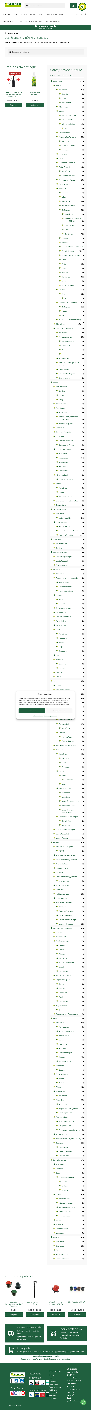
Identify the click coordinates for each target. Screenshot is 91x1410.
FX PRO (61, 851)
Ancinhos (65, 141)
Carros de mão (64, 132)
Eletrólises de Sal (62, 885)
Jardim (31, 21)
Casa (58, 1173)
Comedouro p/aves (66, 441)
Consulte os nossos (36, 1359)
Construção (57, 539)
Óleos (64, 763)
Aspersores (60, 1065)
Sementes (62, 188)
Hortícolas (69, 234)
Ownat (61, 967)
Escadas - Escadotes (63, 617)
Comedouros (61, 436)
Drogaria (40, 14)
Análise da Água (62, 864)
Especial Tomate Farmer (71, 255)
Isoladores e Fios (65, 518)
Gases (58, 629)
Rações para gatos (63, 980)
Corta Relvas (66, 821)
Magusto (59, 1224)
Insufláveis (60, 889)
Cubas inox (66, 345)
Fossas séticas (61, 565)
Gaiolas (61, 492)
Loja (4, 14)
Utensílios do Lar (8, 21)
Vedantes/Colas (65, 1061)
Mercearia (59, 659)
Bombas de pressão (69, 805)
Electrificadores (62, 522)
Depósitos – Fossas (57, 14)
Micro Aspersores (65, 1113)
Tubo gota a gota (65, 1151)
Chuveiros (59, 872)
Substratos (63, 290)
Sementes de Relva (63, 834)
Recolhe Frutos (67, 102)
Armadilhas (63, 453)
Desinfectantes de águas (68, 920)
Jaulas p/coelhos (65, 496)
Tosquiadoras (61, 505)
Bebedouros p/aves (66, 423)
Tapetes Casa (67, 737)
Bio (66, 128)
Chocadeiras (60, 428)
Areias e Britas (61, 544)
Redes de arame (62, 1254)
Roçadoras (66, 825)
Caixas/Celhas (64, 369)
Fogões (61, 647)
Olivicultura (60, 324)
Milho (64, 281)
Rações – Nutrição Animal (52, 21)
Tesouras (65, 150)
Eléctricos (65, 758)
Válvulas (62, 1057)
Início (9, 33)
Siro (63, 294)
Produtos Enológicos (67, 374)
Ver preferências (59, 711)
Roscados (62, 1048)
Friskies (62, 954)
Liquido (61, 395)
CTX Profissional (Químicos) (66, 877)
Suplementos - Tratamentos (67, 501)
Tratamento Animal (66, 479)
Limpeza (65, 1190)
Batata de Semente (69, 206)
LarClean (65, 1181)
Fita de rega (63, 1147)
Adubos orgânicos (68, 124)
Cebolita (65, 238)
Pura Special (63, 971)
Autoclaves (66, 797)
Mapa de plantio (55, 1387)
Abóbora (65, 193)
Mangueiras (60, 1091)
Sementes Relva (68, 285)
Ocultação (60, 1246)
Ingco (64, 784)
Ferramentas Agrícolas (67, 137)
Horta (47, 14)
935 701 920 (71, 1386)
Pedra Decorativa (65, 720)
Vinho (64, 354)
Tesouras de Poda (68, 175)
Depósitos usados (62, 561)
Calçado (65, 94)
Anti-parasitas (61, 387)
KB (63, 315)
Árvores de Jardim (63, 689)
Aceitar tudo (32, 711)
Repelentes (63, 471)
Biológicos (66, 307)
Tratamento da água (64, 902)
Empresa (52, 1381)
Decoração (38, 21)
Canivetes (59, 1168)
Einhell (64, 775)
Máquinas (59, 750)
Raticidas (62, 466)
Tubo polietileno (65, 1156)
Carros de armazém (63, 608)
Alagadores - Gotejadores (68, 1108)
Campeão (62, 945)
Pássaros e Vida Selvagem (65, 829)
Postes (58, 1250)
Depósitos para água (64, 556)
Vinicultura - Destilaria (64, 328)
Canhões (62, 1070)
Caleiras (59, 548)
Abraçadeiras (64, 1027)
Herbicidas (63, 154)
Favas (64, 260)
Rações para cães (62, 941)
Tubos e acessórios (66, 591)
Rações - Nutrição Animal (63, 928)
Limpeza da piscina (66, 924)
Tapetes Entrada (68, 741)
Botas (61, 599)
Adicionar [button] (13, 105)
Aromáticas (66, 201)
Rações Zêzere (61, 1005)
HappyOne (63, 958)
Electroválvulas (62, 1074)
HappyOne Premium (66, 962)
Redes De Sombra (62, 1259)
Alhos (64, 197)
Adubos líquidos (67, 120)
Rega (9, 14)
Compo (64, 311)
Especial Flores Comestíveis (72, 247)
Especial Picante (68, 251)
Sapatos (62, 604)
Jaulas (58, 483)
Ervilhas (65, 242)
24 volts (62, 1078)
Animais (32, 14)
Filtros (58, 1087)
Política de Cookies (38, 716)
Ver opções (14, 1314)
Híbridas (65, 272)
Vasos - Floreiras (62, 838)
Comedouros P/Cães (66, 445)
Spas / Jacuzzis (61, 898)
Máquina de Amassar (66, 1203)
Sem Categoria (64, 378)
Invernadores (64, 881)
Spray (61, 399)
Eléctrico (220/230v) (66, 535)
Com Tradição (70, 225)
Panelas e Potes (65, 1211)
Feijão (64, 264)
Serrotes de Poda (68, 145)
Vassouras (60, 1233)
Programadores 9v (66, 1126)
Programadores (62, 1117)
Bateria (61, 771)
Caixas (61, 1040)
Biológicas (66, 210)
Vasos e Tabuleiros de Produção (71, 320)
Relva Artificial (64, 724)
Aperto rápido (64, 1035)
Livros (61, 158)
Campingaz (63, 638)
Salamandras (64, 582)
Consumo (62, 664)
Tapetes (62, 732)
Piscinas (15, 14)
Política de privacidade (50, 716)
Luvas (64, 98)
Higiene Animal (62, 475)
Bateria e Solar (64, 526)
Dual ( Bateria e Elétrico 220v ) (70, 531)
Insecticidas (63, 458)
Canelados (63, 1044)
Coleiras (62, 391)
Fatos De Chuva (61, 621)
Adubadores (63, 107)
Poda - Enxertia (64, 167)
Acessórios (63, 90)
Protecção (60, 672)
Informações (54, 1384)
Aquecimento (61, 404)
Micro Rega (60, 1100)
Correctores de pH (66, 915)
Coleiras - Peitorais (63, 432)
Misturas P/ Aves (62, 937)
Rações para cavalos (63, 975)
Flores (67, 230)
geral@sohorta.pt (74, 1401)
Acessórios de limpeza (64, 847)
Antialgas (62, 907)
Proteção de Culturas (67, 180)
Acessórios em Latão (66, 1031)
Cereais (59, 932)
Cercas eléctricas (21, 21)
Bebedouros (60, 408)
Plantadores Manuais (67, 163)
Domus (61, 950)
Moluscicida (63, 462)
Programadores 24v (66, 1121)
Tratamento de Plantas (68, 302)
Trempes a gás (64, 1216)
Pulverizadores (64, 184)
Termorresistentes (66, 587)
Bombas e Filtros (62, 868)
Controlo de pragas (63, 449)
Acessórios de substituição (66, 855)
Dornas (64, 350)
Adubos (61, 111)
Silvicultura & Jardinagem (68, 816)
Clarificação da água (66, 911)
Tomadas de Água (65, 1053)
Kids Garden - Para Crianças (66, 745)
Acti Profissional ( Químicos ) (67, 859)
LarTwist (65, 1186)
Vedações (56, 1237)
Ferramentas (61, 625)
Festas (61, 642)
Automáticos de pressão (71, 801)
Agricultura (24, 14)
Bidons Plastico (68, 341)
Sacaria (58, 677)
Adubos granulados (69, 115)
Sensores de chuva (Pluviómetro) (68, 1138)
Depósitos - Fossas (60, 552)
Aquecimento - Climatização (67, 578)
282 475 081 (71, 1375)
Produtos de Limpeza (67, 1177)
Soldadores (63, 651)
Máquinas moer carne (67, 1207)
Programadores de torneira (69, 1130)
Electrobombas (65, 788)
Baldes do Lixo (64, 1198)
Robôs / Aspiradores (63, 894)
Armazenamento (65, 337)
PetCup (61, 997)
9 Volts (61, 1083)
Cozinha (59, 1194)
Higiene (62, 668)
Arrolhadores (64, 358)
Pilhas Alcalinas (62, 1229)
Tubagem (59, 1143)
